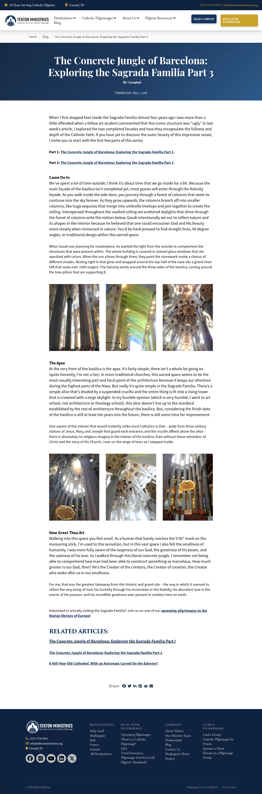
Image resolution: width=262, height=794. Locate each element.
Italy (93, 740)
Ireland (94, 749)
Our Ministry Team (178, 735)
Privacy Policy (229, 787)
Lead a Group (212, 734)
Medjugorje (97, 735)
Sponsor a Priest (213, 748)
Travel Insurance (132, 753)
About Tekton (174, 731)
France (94, 744)
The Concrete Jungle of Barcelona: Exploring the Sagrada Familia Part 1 (117, 152)
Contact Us (172, 749)
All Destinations (101, 754)
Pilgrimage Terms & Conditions (202, 787)
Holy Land (97, 731)
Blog (46, 37)
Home (33, 37)
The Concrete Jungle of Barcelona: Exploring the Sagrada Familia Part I (112, 641)
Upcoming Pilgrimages (136, 734)
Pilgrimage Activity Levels (138, 757)
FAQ (124, 748)
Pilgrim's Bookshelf (133, 762)
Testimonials (173, 740)
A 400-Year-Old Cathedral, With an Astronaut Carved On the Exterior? (103, 663)
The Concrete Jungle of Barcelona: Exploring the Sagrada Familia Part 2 (117, 162)
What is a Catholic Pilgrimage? (133, 741)
